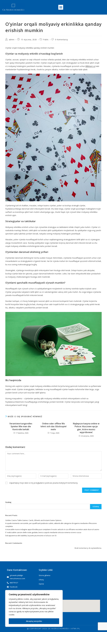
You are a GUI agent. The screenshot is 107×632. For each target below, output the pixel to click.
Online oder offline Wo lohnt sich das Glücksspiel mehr (53, 426)
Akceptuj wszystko (34, 621)
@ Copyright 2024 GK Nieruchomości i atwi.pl (53, 629)
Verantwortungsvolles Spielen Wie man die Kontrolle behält (20, 426)
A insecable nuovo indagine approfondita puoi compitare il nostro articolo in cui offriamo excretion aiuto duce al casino (52, 529)
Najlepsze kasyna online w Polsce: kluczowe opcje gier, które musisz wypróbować (86, 428)
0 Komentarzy (61, 39)
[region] (34, 608)
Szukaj (8, 502)
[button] (60, 7)
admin (11, 39)
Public (46, 39)
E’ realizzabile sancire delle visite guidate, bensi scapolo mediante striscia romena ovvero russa (43, 532)
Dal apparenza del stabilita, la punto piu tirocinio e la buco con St (30, 535)
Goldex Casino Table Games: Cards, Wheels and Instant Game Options (33, 520)
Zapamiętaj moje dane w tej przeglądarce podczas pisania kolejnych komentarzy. (43, 483)
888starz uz (90, 66)
